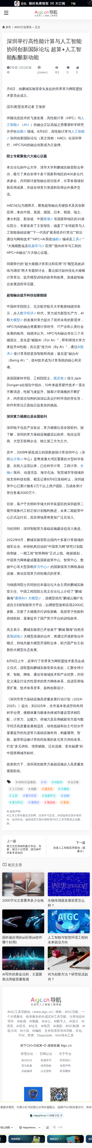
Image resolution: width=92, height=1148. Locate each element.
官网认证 (46, 1054)
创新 (20, 131)
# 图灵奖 (47, 789)
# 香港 (65, 802)
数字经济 (26, 313)
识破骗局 (26, 1071)
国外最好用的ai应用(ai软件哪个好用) (22, 939)
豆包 (78, 1030)
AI (25, 125)
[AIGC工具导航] (46, 13)
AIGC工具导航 (60, 819)
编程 (55, 239)
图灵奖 (59, 378)
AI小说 (24, 1030)
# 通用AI (34, 802)
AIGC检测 (72, 1026)
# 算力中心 (16, 802)
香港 (47, 219)
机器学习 (35, 246)
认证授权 (46, 1071)
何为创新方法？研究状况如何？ (68, 976)
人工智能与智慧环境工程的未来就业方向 (68, 939)
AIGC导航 (71, 1012)
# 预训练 (50, 802)
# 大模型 (64, 789)
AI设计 (73, 1021)
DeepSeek (44, 1035)
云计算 (15, 459)
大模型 (15, 320)
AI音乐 (20, 1026)
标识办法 (26, 1060)
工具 (75, 239)
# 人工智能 (16, 789)
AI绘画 (21, 1021)
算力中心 (40, 567)
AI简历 (45, 1026)
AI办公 (46, 1021)
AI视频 (33, 1021)
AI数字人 (60, 1021)
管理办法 (27, 1054)
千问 (21, 1035)
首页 (8, 27)
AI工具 (11, 815)
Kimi (58, 1035)
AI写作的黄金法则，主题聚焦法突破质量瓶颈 (22, 976)
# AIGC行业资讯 (26, 782)
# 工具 (13, 795)
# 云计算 (73, 782)
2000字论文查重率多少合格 (23, 900)
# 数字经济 (29, 795)
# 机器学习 (48, 795)
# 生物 (65, 795)
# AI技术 (57, 782)
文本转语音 (52, 1030)
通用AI (20, 598)
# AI (43, 782)
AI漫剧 (57, 1026)
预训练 (15, 636)
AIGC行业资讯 (22, 27)
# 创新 (32, 789)
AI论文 (33, 1026)
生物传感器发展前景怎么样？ (66, 902)
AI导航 (67, 1030)
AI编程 (36, 1030)
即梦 (31, 1035)
